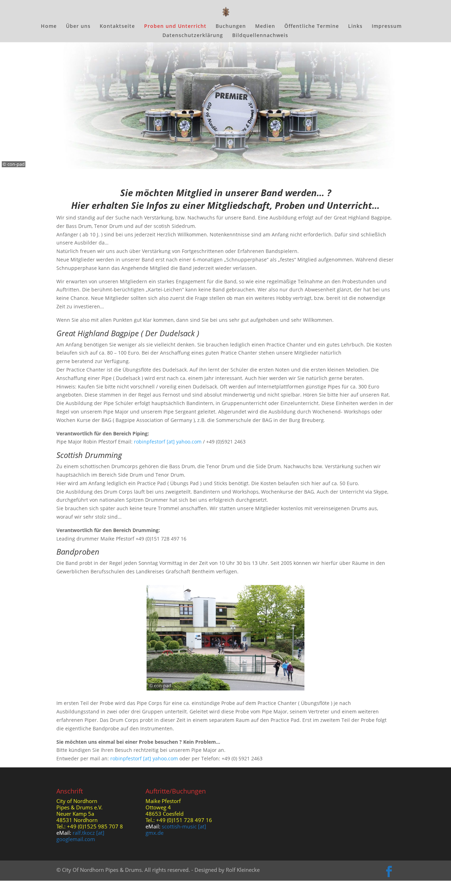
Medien (265, 26)
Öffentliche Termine (311, 26)
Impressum (387, 26)
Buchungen (231, 26)
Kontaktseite (117, 26)
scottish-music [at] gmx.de (176, 829)
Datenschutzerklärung (192, 35)
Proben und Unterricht (175, 26)
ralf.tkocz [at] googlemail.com (80, 836)
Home (49, 26)
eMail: (64, 832)
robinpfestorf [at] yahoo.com (168, 441)
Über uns (78, 26)
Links (355, 26)
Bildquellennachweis (260, 35)
